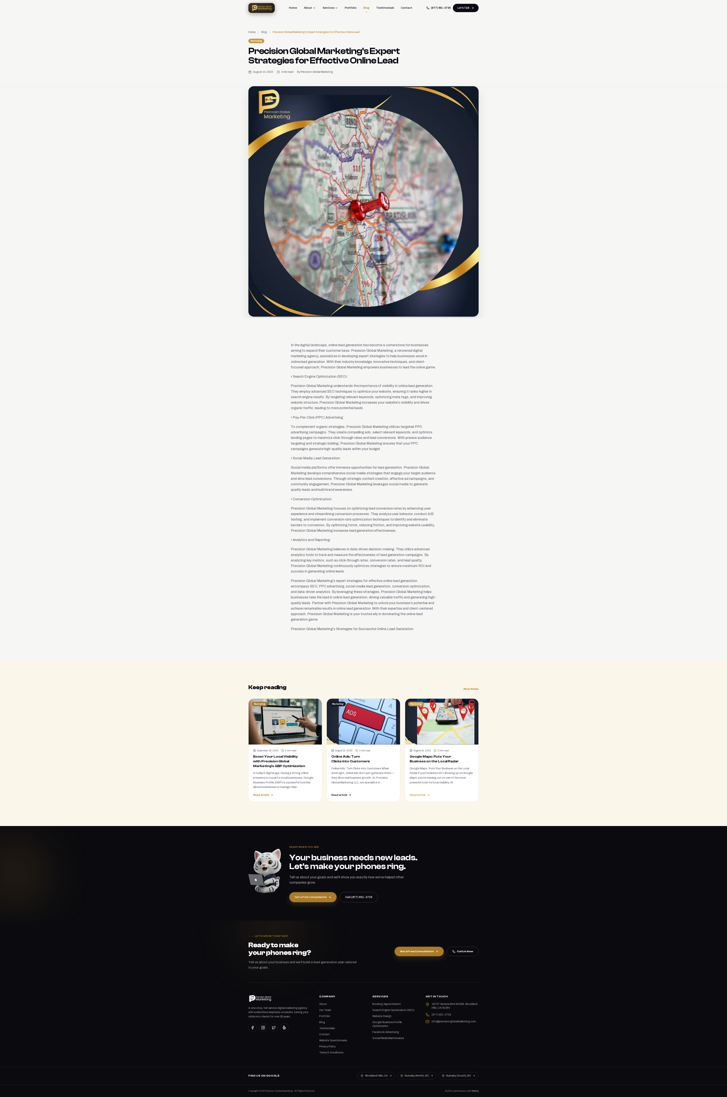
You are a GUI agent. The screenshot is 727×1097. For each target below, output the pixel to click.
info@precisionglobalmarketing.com (454, 1021)
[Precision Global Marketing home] (261, 8)
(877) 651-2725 (441, 7)
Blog (366, 7)
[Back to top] (718, 1091)
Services (328, 7)
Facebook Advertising (385, 1032)
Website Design (382, 1016)
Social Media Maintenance (388, 1038)
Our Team (325, 1010)
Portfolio (350, 7)
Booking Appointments (386, 1004)
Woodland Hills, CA (376, 1075)
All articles (471, 689)
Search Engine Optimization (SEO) (393, 1010)
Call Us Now (465, 951)
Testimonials (385, 7)
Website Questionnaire (333, 1040)
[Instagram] (263, 1027)
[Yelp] (284, 1027)
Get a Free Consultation (417, 951)
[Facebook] (252, 1027)
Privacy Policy (327, 1046)
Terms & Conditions (331, 1052)
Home (293, 7)
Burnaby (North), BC (417, 1075)
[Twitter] (274, 1027)
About (308, 7)
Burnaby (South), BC (458, 1075)
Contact (406, 7)
